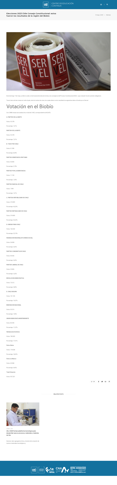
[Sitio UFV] (58, 4)
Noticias (108, 15)
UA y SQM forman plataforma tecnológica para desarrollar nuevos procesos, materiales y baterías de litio (22, 433)
